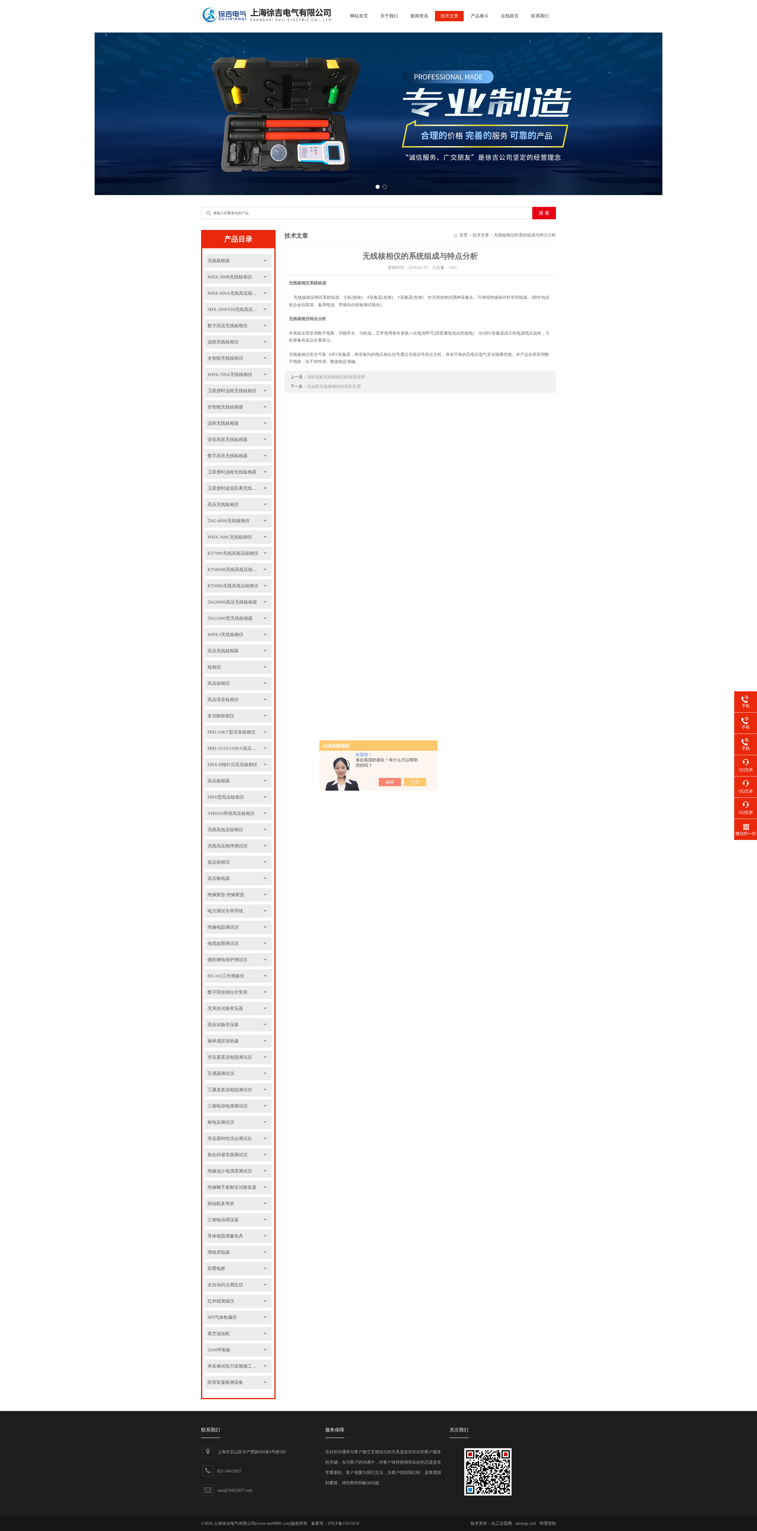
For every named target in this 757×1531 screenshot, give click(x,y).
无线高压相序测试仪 (228, 846)
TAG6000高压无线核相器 (232, 602)
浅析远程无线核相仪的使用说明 (336, 377)
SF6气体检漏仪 (222, 1317)
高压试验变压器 (223, 1024)
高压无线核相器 (223, 650)
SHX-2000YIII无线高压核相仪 (237, 309)
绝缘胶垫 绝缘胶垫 (226, 894)
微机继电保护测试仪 (228, 959)
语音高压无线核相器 (228, 439)
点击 (265, 260)
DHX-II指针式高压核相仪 (232, 764)
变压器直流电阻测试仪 (230, 1057)
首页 (464, 235)
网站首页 (359, 16)
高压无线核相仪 (223, 504)
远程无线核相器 (223, 423)
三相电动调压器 (223, 1219)
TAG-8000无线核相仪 (229, 520)
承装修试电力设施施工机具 (234, 1366)
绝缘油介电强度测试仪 (230, 1171)
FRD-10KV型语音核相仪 (231, 732)
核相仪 (214, 667)
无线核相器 (219, 260)
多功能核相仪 (221, 715)
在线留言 (510, 16)
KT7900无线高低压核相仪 (233, 553)
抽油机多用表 (221, 1203)
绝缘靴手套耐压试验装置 (232, 1187)
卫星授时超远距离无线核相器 (236, 488)
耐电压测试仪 (221, 1122)
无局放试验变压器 (225, 1008)
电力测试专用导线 (225, 911)
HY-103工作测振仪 (226, 976)
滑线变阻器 (219, 1252)
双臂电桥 (216, 1268)
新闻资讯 (419, 16)
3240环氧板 (219, 1349)
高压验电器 (219, 878)
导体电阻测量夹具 (225, 1236)
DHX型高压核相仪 (226, 797)
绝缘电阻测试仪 (223, 927)
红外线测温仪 (221, 1301)
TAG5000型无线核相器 (230, 618)
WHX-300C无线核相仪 (230, 537)
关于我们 (389, 16)
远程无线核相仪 (223, 342)
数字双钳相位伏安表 (228, 992)
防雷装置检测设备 (225, 1382)
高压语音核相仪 (223, 699)
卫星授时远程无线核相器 (232, 472)
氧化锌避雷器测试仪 (228, 1154)
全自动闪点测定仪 (225, 1284)
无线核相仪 (299, 283)
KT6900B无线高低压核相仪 (234, 569)
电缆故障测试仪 (223, 943)
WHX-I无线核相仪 (225, 634)
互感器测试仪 (221, 1073)
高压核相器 (219, 781)
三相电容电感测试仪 (228, 1106)
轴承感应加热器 (223, 1041)
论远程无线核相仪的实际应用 (334, 386)
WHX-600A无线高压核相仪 (234, 293)
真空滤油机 (219, 1333)
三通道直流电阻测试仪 (230, 1089)
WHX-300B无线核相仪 (230, 277)
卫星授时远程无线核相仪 (232, 390)
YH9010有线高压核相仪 (231, 813)
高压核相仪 (219, 683)
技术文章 (449, 16)
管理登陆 (547, 1523)
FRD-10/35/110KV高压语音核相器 (240, 748)
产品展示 (480, 16)
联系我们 (540, 16)
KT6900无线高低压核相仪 (233, 585)
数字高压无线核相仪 (228, 325)
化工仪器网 (501, 1523)
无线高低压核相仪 (225, 829)
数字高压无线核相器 (228, 455)
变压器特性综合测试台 (230, 1138)
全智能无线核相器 (225, 407)
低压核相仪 (219, 862)
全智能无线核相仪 (225, 358)
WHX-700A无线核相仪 (230, 374)
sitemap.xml (525, 1523)
